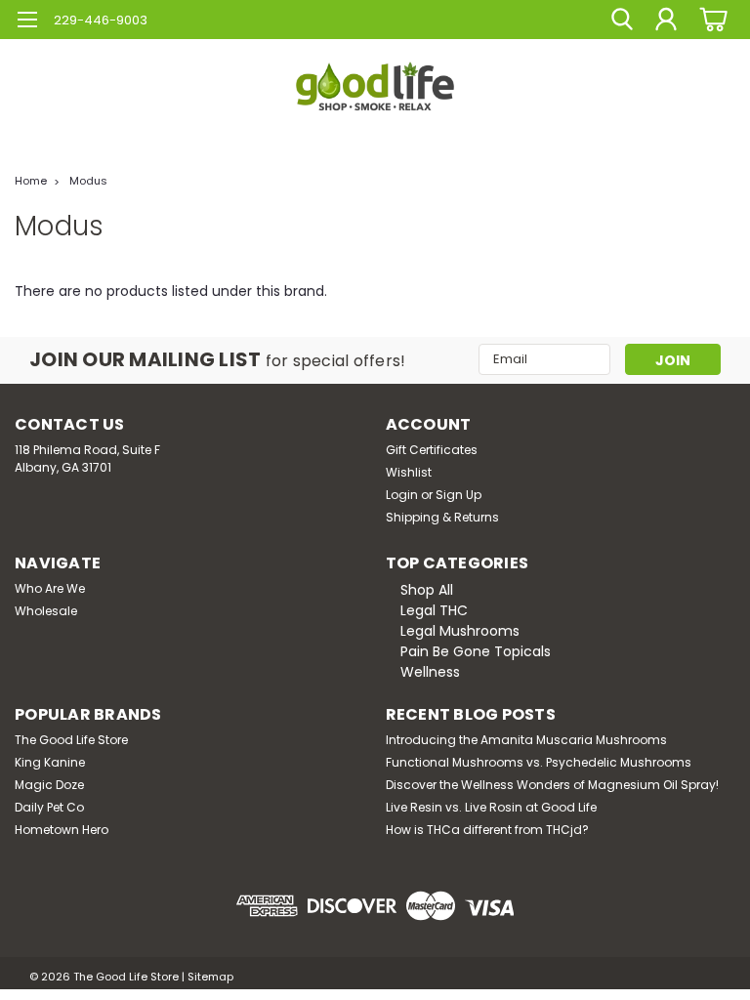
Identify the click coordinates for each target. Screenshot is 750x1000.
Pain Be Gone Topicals (475, 651)
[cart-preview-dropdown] (710, 19)
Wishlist (409, 472)
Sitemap (210, 976)
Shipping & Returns (442, 517)
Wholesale (46, 611)
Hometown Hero (61, 829)
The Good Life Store (71, 739)
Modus (88, 180)
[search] (622, 19)
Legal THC (434, 610)
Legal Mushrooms (460, 631)
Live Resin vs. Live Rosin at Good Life (491, 807)
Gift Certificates (432, 449)
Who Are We (50, 588)
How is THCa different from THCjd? (487, 829)
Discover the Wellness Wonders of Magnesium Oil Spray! (552, 784)
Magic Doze (49, 784)
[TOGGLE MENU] (27, 22)
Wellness (430, 672)
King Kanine (50, 762)
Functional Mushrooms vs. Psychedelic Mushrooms (538, 762)
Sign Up (458, 494)
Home (31, 180)
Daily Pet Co (49, 807)
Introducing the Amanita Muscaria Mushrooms (526, 739)
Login (402, 494)
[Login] (666, 19)
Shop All (426, 590)
